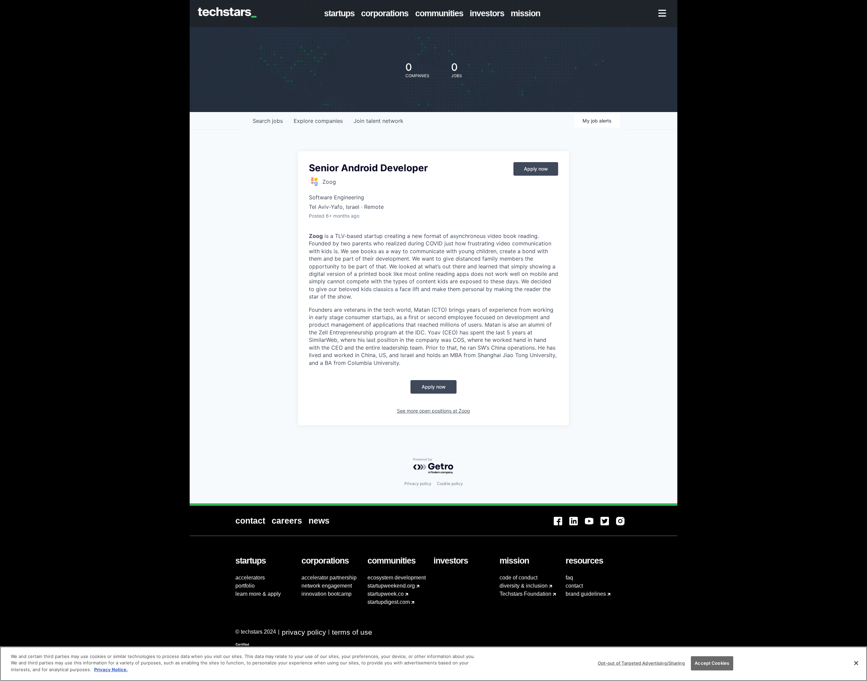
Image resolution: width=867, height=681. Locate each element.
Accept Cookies (712, 663)
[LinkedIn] (577, 525)
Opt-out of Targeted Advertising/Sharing (641, 663)
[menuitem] (340, 13)
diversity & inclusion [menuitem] (524, 586)
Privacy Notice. (111, 669)
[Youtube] (592, 525)
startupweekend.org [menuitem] (391, 586)
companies (318, 120)
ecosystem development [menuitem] (396, 577)
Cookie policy (450, 483)
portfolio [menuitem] (245, 586)
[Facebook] (561, 525)
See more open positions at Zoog (433, 411)
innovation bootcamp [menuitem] (326, 594)
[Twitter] (608, 525)
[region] (433, 663)
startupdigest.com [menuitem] (388, 602)
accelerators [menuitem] (250, 577)
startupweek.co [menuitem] (385, 594)
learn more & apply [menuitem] (258, 594)
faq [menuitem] (569, 577)
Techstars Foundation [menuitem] (525, 594)
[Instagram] (624, 525)
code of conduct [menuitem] (518, 577)
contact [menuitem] (574, 586)
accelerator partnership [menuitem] (329, 577)
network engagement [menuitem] (326, 586)
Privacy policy (417, 483)
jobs (268, 120)
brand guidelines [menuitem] (586, 594)
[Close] (856, 663)
